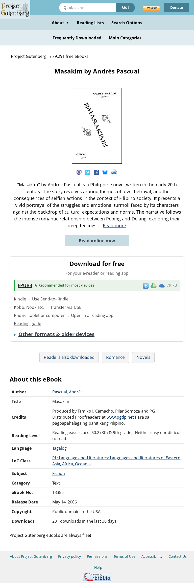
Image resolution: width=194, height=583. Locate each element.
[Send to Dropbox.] (146, 285)
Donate (176, 7)
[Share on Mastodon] (79, 171)
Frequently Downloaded (77, 38)
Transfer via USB (66, 307)
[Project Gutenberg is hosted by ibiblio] (97, 579)
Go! (125, 7)
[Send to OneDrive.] (162, 285)
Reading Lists (90, 23)
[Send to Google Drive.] (154, 285)
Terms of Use (124, 556)
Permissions (97, 556)
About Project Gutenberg (31, 556)
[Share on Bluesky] (105, 171)
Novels (143, 357)
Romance (115, 357)
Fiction (58, 473)
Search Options (126, 23)
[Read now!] (97, 162)
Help (98, 567)
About (60, 23)
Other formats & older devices (56, 334)
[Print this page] (114, 171)
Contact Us (177, 556)
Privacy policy (69, 556)
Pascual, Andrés (67, 392)
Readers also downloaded (69, 357)
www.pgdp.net (120, 417)
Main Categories (125, 38)
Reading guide (27, 323)
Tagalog (59, 448)
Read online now (97, 240)
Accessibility (151, 556)
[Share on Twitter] (87, 171)
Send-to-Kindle (54, 299)
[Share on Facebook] (96, 171)
